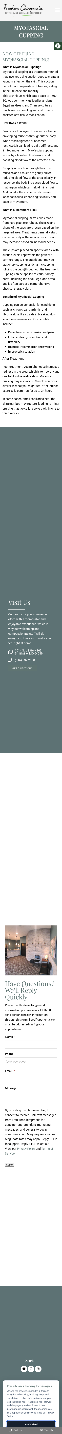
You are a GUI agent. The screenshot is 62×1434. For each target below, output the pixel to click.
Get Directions (22, 668)
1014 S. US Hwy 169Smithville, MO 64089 (29, 652)
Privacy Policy (26, 1148)
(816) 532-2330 (25, 660)
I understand (31, 1424)
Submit (9, 1165)
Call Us (17, 1430)
